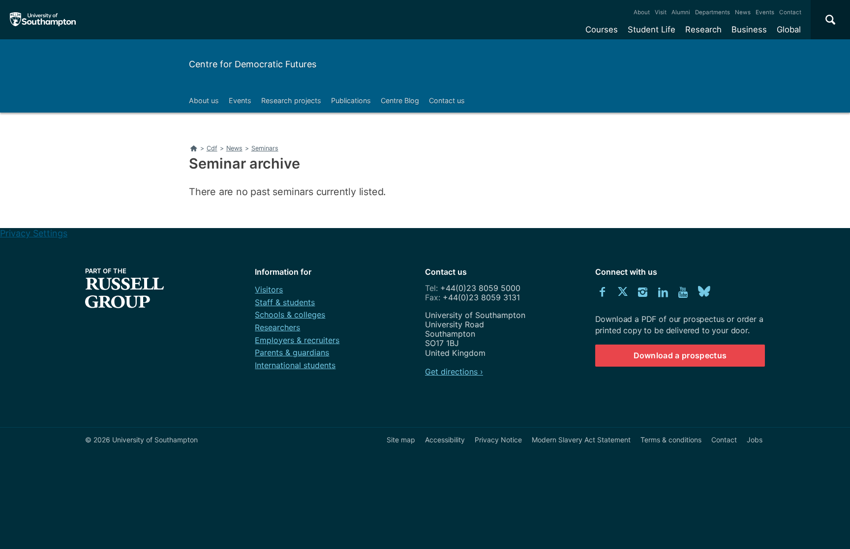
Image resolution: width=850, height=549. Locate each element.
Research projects (291, 100)
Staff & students (285, 302)
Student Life (651, 29)
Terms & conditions (670, 439)
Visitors (269, 289)
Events (765, 12)
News (743, 12)
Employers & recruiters (297, 340)
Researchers (277, 327)
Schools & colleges (290, 314)
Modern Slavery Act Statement (581, 439)
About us (204, 100)
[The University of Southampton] (43, 19)
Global (789, 29)
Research (703, 29)
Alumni (680, 12)
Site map (401, 439)
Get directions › (454, 371)
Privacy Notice (498, 439)
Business (749, 29)
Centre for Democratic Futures (252, 64)
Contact (790, 12)
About (642, 12)
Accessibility (445, 439)
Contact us (447, 100)
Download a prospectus (680, 355)
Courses (601, 29)
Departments (712, 12)
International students (295, 365)
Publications (351, 100)
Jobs (754, 439)
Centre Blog (400, 100)
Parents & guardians (292, 352)
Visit (661, 12)
